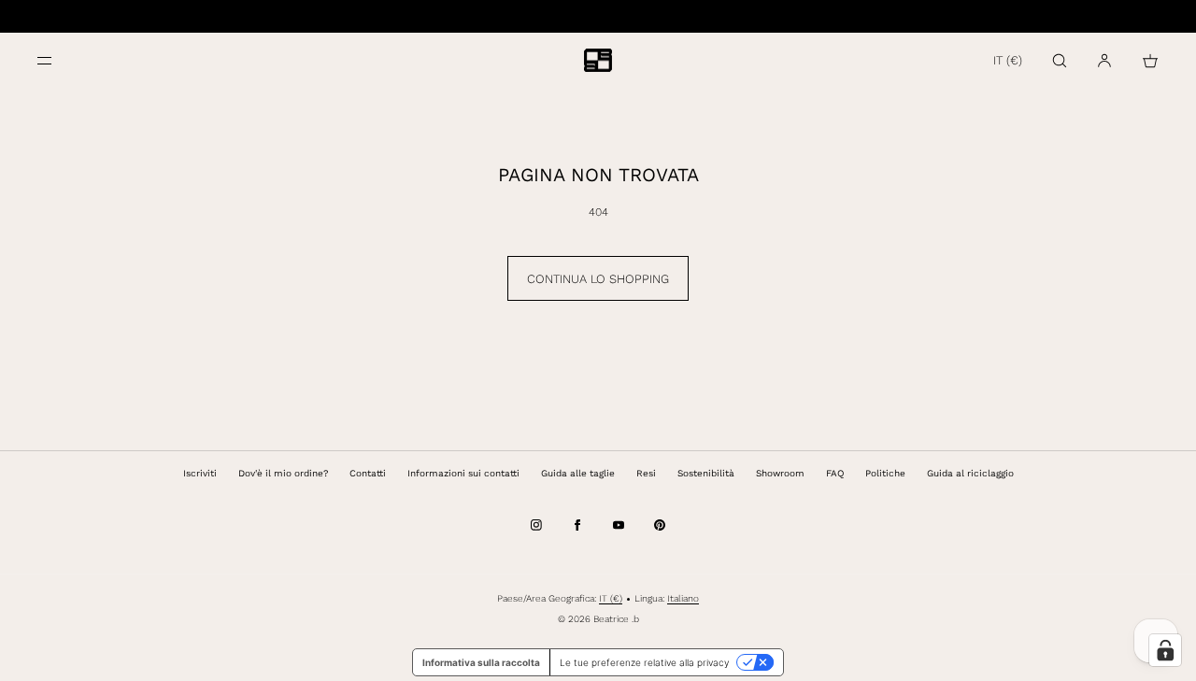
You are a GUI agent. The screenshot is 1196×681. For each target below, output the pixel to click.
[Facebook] (577, 525)
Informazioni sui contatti (463, 473)
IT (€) (1007, 60)
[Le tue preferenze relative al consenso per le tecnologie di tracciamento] (1165, 650)
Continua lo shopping (598, 279)
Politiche (885, 473)
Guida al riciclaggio (970, 473)
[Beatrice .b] (598, 60)
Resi (646, 473)
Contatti (367, 473)
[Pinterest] (659, 525)
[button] (1059, 60)
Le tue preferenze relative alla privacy (644, 662)
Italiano (683, 598)
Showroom (780, 473)
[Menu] (59, 60)
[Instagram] (536, 525)
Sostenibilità (705, 473)
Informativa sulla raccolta (481, 662)
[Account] (1104, 60)
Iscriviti (200, 473)
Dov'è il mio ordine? (283, 473)
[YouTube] (618, 525)
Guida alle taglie (578, 473)
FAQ (835, 473)
